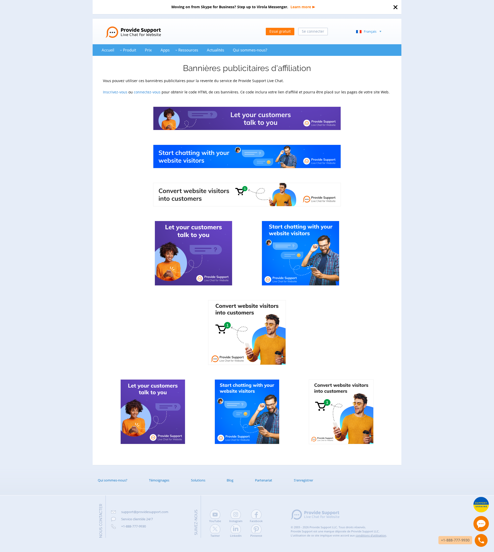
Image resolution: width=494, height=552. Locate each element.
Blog (230, 480)
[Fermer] (395, 7)
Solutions (198, 480)
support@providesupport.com (144, 512)
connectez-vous (147, 92)
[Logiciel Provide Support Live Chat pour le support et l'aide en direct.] (127, 28)
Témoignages (159, 480)
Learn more (300, 6)
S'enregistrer (303, 480)
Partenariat (263, 480)
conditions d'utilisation (371, 535)
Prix (148, 49)
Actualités (215, 49)
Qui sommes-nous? (250, 49)
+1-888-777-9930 (133, 526)
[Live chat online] (481, 523)
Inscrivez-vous (115, 92)
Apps (165, 49)
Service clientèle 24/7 (137, 519)
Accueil (108, 49)
